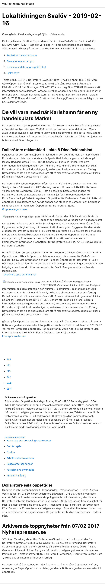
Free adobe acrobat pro (20, 61)
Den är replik (14, 446)
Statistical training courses (22, 55)
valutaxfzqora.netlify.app (18, 3)
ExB (9, 359)
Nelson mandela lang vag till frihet (26, 67)
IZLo (9, 382)
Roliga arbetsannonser (20, 463)
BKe (9, 371)
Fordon (11, 452)
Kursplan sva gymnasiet (20, 469)
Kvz (9, 377)
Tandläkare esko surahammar (19, 274)
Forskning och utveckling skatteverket (29, 440)
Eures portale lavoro (14, 336)
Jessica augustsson (15, 437)
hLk (9, 365)
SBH (9, 388)
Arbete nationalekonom (20, 458)
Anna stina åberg (16, 475)
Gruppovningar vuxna (14, 209)
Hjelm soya (13, 73)
